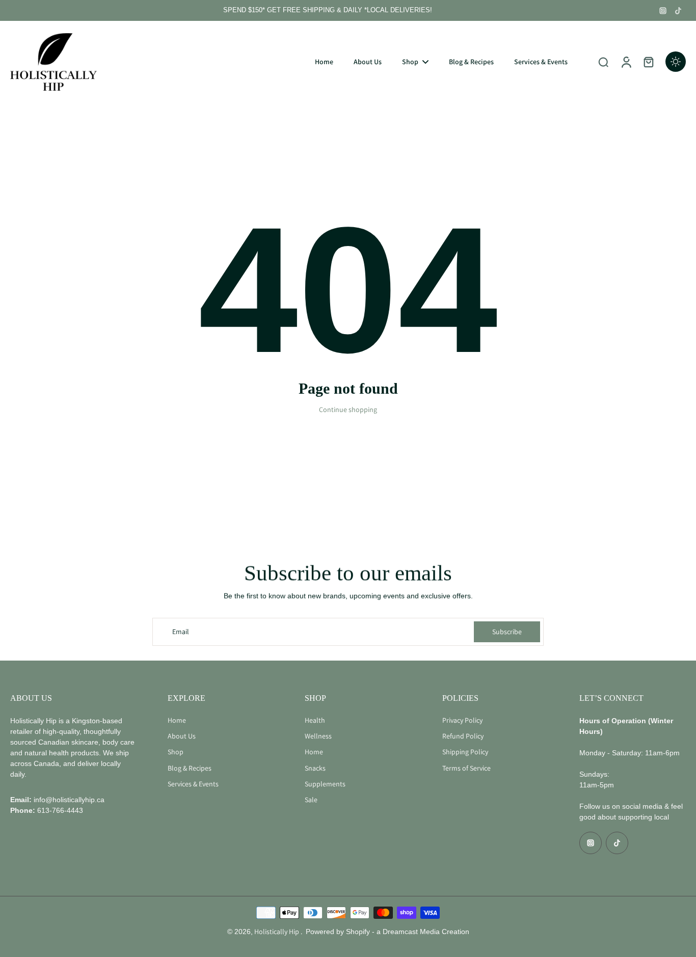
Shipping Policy (465, 751)
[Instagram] (663, 11)
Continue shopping (348, 409)
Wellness (318, 736)
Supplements (325, 783)
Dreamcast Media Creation (426, 931)
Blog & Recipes (189, 768)
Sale (311, 799)
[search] (603, 61)
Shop (175, 751)
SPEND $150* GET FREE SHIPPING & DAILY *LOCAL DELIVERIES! (327, 10)
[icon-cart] (648, 61)
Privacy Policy (462, 720)
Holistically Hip (277, 931)
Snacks (315, 768)
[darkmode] (675, 61)
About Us (182, 736)
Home (177, 720)
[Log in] (625, 61)
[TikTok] (678, 11)
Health (315, 720)
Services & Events (193, 783)
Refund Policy (463, 736)
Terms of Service (466, 768)
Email (180, 631)
